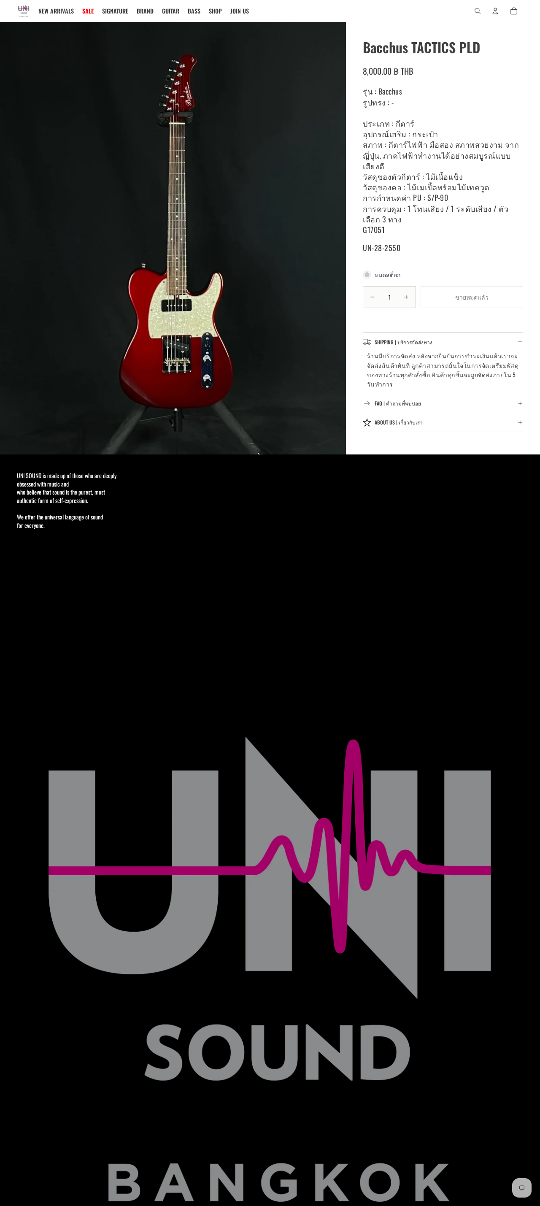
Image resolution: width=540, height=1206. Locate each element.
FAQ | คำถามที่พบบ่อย (398, 403)
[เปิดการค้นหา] (477, 11)
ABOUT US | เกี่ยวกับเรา (399, 422)
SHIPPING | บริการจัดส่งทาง (403, 341)
